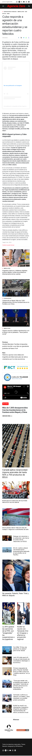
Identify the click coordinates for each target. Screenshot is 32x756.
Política (4, 13)
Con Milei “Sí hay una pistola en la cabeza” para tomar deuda (20, 648)
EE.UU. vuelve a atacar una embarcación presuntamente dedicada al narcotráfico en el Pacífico (21, 551)
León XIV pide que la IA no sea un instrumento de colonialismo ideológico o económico (21, 660)
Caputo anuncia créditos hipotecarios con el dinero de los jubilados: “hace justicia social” (15, 332)
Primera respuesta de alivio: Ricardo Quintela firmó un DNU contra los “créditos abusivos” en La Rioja (21, 671)
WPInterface (19, 746)
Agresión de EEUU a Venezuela (10, 11)
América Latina (20, 11)
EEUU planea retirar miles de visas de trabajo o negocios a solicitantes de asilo (15, 528)
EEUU (10, 242)
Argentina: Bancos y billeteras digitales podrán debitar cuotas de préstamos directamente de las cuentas (14, 272)
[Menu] (3, 6)
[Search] (29, 6)
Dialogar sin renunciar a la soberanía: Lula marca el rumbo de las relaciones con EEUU (21, 538)
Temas (8, 13)
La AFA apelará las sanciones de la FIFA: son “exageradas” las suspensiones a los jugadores (8, 633)
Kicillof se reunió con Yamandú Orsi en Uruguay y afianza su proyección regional (22, 633)
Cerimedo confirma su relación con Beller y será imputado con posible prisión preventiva (21, 697)
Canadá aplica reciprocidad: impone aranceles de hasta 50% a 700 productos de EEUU (15, 473)
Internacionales (7, 298)
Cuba (26, 11)
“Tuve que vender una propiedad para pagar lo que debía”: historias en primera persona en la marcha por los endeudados (21, 685)
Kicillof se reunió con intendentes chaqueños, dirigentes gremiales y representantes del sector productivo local (21, 709)
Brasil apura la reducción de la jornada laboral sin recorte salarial (14, 501)
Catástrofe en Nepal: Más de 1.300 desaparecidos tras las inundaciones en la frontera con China (15, 302)
